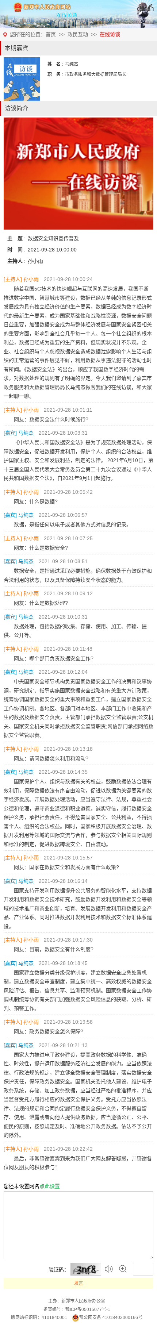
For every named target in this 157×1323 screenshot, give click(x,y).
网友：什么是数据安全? (41, 548)
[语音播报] (109, 1269)
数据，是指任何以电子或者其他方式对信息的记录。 (72, 524)
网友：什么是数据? (36, 501)
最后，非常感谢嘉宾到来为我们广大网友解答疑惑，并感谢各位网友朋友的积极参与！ (78, 1162)
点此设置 (49, 1186)
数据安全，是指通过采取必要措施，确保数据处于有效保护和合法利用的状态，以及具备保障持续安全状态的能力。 (78, 575)
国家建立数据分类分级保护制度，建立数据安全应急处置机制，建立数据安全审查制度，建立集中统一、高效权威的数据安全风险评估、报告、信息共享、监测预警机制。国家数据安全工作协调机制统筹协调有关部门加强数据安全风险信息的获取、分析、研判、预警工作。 (78, 990)
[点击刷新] (85, 1269)
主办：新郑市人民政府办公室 (76, 1301)
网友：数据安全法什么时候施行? (51, 419)
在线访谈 (110, 34)
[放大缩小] (123, 1269)
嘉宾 (10, 433)
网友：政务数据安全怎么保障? (48, 1031)
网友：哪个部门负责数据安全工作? (53, 658)
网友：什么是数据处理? (41, 603)
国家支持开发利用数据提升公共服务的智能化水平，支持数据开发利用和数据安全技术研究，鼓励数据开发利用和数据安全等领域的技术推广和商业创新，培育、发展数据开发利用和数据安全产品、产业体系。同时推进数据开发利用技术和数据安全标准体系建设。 (78, 908)
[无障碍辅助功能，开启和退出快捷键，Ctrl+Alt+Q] (146, 7)
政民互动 (78, 34)
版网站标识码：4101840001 (39, 1317)
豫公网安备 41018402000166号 (110, 1317)
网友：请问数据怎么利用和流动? (51, 758)
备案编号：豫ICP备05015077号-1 (76, 1309)
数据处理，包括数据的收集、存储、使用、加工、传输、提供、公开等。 (75, 630)
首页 (51, 34)
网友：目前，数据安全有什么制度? (53, 949)
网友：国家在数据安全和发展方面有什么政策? (66, 867)
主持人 (12, 279)
